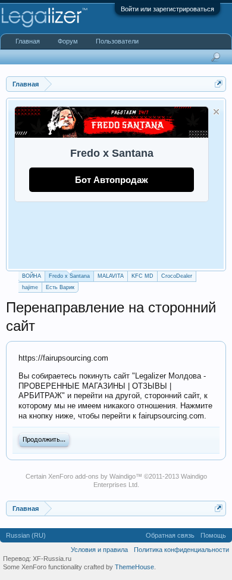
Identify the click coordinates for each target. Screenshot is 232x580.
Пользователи (117, 41)
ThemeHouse (134, 566)
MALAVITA (111, 276)
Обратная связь (170, 535)
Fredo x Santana (69, 276)
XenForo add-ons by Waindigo (92, 476)
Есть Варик (60, 287)
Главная (27, 41)
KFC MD (142, 276)
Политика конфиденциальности (181, 549)
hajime (30, 287)
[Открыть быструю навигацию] (218, 84)
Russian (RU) (26, 535)
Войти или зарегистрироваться (167, 9)
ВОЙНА (31, 276)
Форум (68, 41)
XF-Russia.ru (52, 558)
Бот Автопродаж (111, 180)
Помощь (213, 535)
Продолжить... (44, 439)
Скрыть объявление (216, 111)
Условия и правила (99, 549)
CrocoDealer (176, 276)
